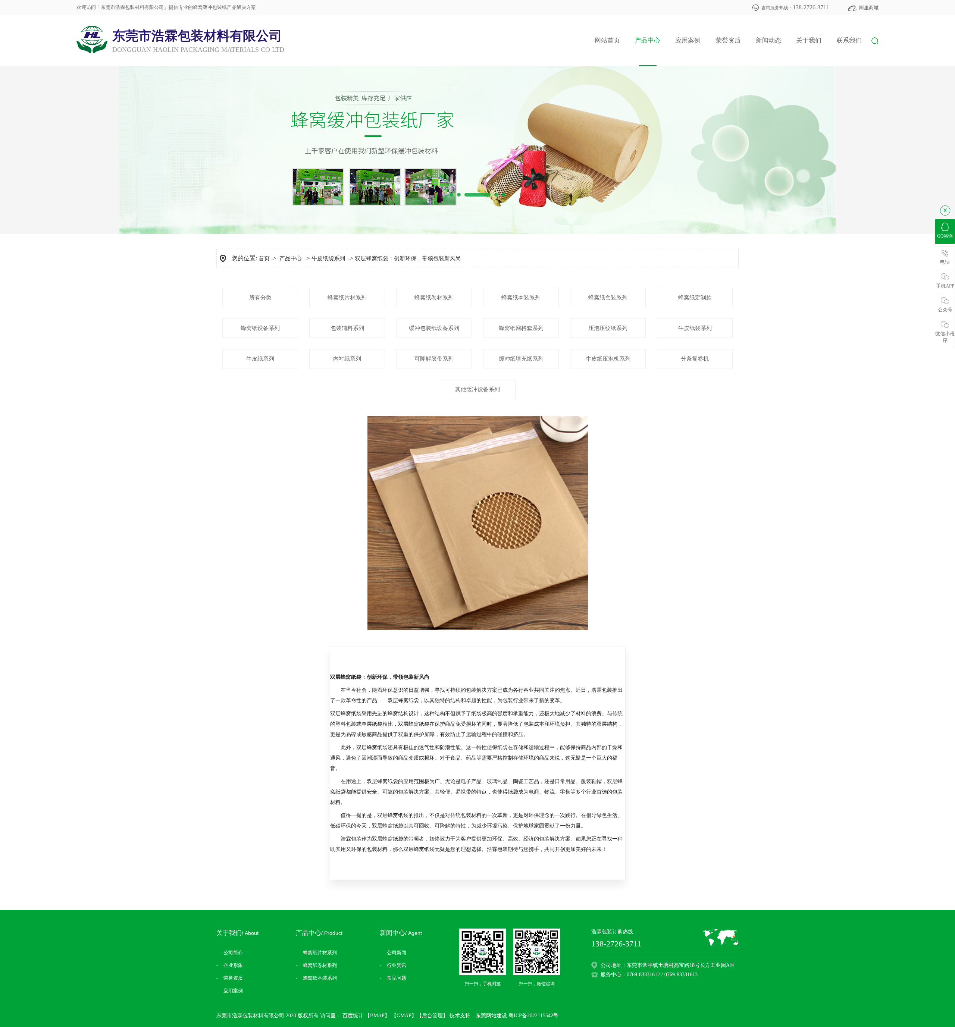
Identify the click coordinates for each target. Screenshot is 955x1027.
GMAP (404, 1015)
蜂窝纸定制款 (695, 298)
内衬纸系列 (347, 359)
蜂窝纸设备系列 (260, 328)
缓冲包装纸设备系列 (434, 328)
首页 (264, 258)
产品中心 (647, 40)
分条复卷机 (695, 359)
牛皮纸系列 (260, 359)
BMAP (377, 1015)
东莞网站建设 (491, 1015)
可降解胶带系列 (434, 359)
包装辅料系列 (347, 328)
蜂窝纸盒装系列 (607, 298)
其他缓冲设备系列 (477, 389)
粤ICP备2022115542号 (533, 1015)
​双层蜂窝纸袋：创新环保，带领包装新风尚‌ (408, 258)
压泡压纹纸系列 (607, 328)
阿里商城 (869, 7)
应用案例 (688, 40)
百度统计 (352, 1015)
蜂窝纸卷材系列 (434, 298)
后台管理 (432, 1015)
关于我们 (808, 40)
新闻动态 (768, 40)
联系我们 (849, 40)
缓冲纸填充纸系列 (521, 359)
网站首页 (607, 40)
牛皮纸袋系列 (328, 258)
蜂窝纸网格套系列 (521, 328)
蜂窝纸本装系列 (521, 298)
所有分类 (260, 298)
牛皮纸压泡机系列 (608, 359)
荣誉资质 (728, 40)
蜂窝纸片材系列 (347, 298)
